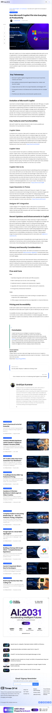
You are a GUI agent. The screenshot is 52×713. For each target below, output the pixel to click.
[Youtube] (50, 702)
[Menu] (46, 2)
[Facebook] (39, 702)
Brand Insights (16, 8)
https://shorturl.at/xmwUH (39, 199)
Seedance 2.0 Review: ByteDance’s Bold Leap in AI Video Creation (12, 493)
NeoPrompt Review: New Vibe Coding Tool (13, 582)
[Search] (49, 2)
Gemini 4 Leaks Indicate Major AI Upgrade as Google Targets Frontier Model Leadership (28, 665)
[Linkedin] (16, 406)
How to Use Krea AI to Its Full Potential (12, 425)
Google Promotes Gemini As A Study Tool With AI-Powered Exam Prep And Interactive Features (29, 660)
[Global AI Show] (26, 617)
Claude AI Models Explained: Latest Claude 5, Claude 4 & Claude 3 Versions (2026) (12, 442)
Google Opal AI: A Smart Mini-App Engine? (13, 533)
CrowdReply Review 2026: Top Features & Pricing (13, 476)
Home (11, 8)
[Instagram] (48, 702)
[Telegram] (46, 702)
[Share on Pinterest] (4, 39)
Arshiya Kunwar (17, 20)
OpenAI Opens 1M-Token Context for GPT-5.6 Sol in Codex (25, 669)
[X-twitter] (41, 702)
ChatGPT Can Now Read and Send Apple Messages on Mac (25, 654)
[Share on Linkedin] (4, 43)
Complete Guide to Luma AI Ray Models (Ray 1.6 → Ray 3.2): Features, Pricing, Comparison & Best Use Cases (13, 516)
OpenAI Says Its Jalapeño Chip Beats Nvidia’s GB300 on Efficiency (27, 644)
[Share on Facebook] (4, 33)
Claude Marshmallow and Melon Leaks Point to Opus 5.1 (24, 649)
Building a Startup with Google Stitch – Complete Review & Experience (13, 550)
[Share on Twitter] (4, 36)
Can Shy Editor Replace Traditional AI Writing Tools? (24, 368)
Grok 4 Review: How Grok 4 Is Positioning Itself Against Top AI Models (30, 376)
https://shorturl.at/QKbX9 (32, 144)
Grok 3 (13, 339)
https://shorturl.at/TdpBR (37, 182)
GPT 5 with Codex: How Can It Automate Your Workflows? (12, 460)
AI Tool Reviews (23, 8)
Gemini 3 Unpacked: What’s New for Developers (12, 567)
